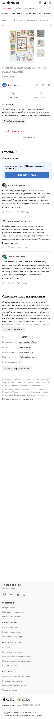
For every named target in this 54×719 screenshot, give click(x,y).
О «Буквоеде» (8, 607)
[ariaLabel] (50, 714)
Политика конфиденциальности (17, 661)
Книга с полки (17, 13)
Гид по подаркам (34, 13)
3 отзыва (14, 97)
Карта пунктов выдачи (12, 652)
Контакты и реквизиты (12, 681)
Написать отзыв (27, 174)
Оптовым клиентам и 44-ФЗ (15, 685)
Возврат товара (9, 665)
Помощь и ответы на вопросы (16, 676)
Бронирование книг (11, 632)
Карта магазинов (9, 627)
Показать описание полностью (17, 399)
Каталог (7, 8)
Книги (5, 13)
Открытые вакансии (11, 616)
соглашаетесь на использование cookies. (23, 715)
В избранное (29, 137)
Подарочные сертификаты (14, 636)
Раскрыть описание (14, 329)
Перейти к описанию (14, 121)
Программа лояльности (13, 612)
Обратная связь (9, 690)
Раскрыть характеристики (17, 368)
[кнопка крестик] (29, 337)
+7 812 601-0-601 (11, 584)
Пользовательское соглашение (16, 656)
